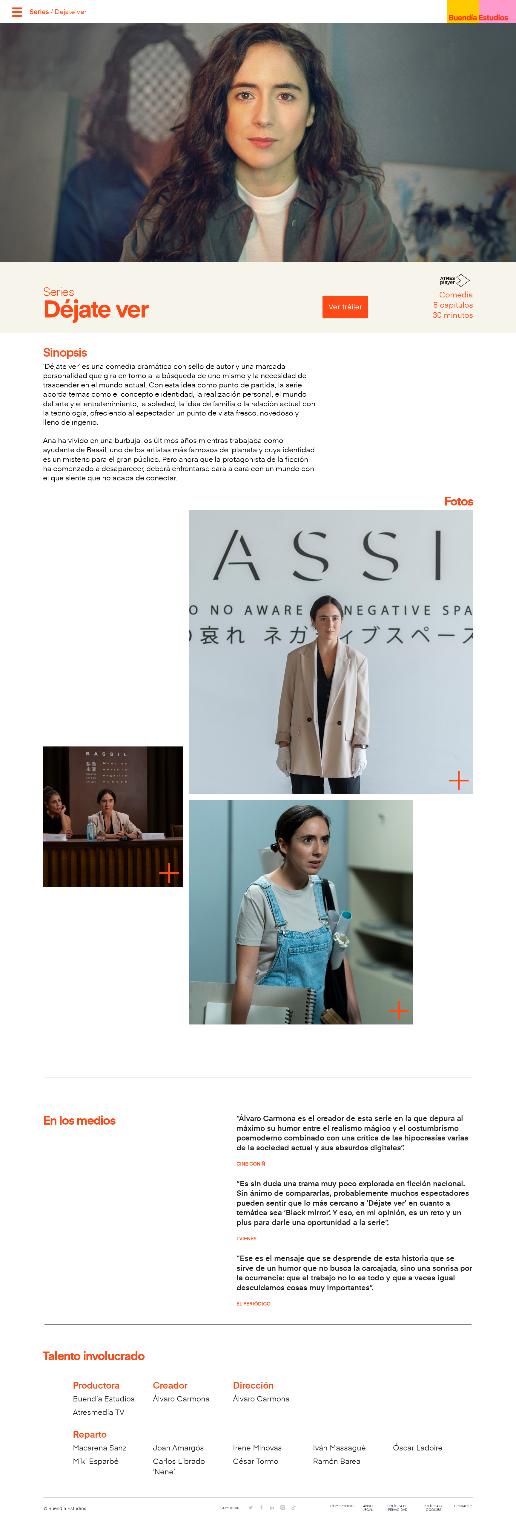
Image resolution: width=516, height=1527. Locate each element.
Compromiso (342, 1506)
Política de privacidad (397, 1507)
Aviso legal (368, 1507)
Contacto (463, 1506)
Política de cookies (433, 1507)
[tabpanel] (258, 769)
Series (39, 11)
